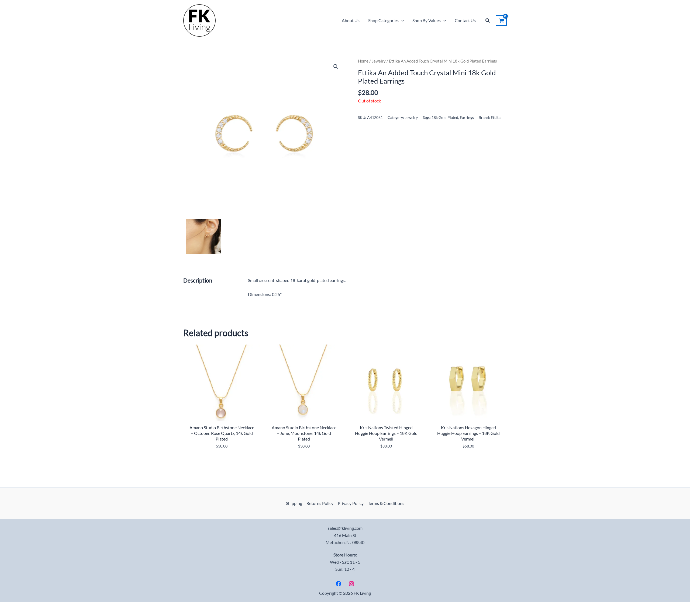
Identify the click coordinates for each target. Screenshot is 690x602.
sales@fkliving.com (345, 528)
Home (363, 61)
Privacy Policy (351, 503)
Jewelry (379, 61)
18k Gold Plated (445, 117)
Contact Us (465, 20)
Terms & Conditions (386, 503)
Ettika (496, 117)
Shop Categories (383, 20)
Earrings (467, 117)
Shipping (294, 503)
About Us (351, 20)
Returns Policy (319, 503)
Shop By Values (426, 20)
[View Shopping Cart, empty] (501, 20)
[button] (401, 20)
